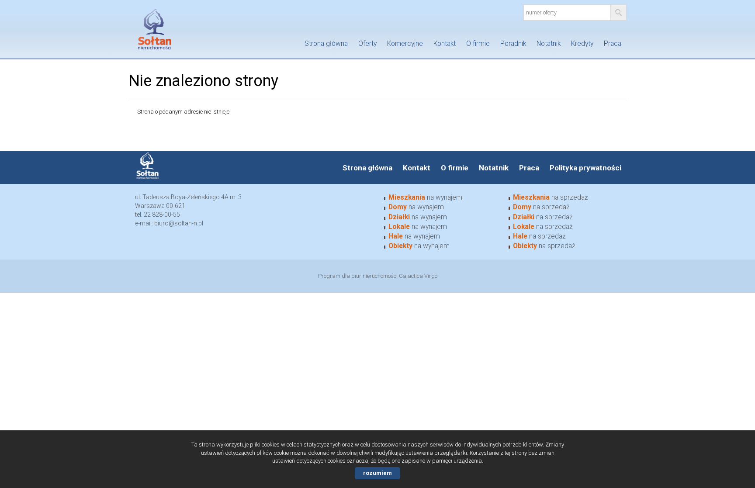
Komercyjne (405, 44)
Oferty (367, 44)
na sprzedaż (550, 197)
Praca (612, 44)
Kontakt (444, 44)
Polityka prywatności (585, 167)
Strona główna (326, 44)
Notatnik (549, 44)
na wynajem (425, 197)
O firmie (478, 44)
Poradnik (513, 44)
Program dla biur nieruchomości (358, 276)
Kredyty (582, 44)
